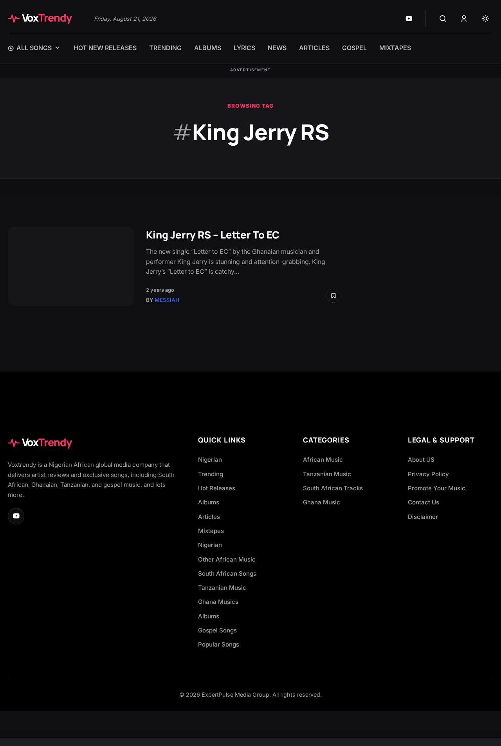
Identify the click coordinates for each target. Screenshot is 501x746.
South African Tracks (333, 488)
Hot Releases (216, 488)
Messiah (167, 300)
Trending (210, 474)
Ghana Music (321, 502)
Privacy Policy (428, 474)
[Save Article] (333, 296)
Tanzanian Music (222, 587)
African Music (323, 459)
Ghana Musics (218, 601)
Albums (208, 502)
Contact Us (423, 502)
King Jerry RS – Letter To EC (212, 235)
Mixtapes (211, 531)
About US (421, 459)
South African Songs (227, 573)
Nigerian (210, 459)
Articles (209, 516)
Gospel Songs (217, 630)
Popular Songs (218, 644)
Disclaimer (423, 516)
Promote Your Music (436, 488)
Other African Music (227, 559)
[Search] (442, 18)
